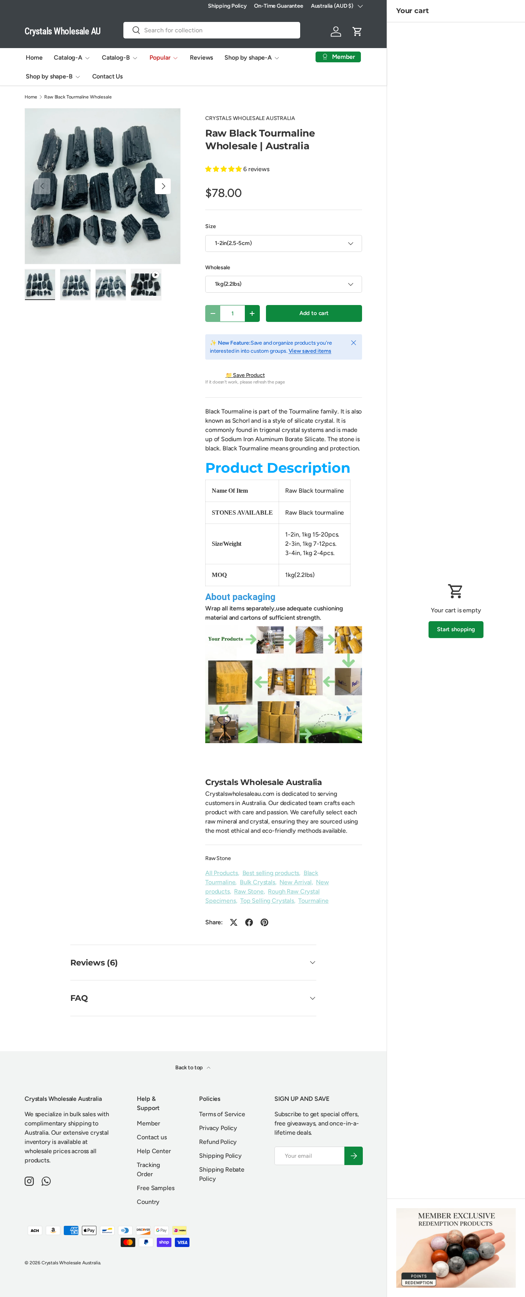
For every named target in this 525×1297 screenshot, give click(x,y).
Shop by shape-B (49, 76)
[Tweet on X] (233, 922)
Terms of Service (222, 1114)
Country (148, 1201)
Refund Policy (218, 1141)
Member (148, 1123)
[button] (357, 31)
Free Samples (155, 1188)
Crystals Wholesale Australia (71, 1262)
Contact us (151, 1137)
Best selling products (271, 873)
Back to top (189, 1067)
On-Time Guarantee (278, 5)
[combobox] (212, 30)
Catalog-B (116, 57)
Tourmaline (313, 900)
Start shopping (456, 629)
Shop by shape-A (248, 57)
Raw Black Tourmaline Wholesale (77, 97)
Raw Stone (218, 858)
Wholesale (217, 267)
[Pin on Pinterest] (264, 922)
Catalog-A (68, 57)
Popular (160, 57)
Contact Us (107, 76)
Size (210, 226)
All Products (221, 873)
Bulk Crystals (257, 882)
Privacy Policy (218, 1128)
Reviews (201, 57)
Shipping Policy (227, 5)
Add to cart (314, 313)
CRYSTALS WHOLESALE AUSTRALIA (250, 118)
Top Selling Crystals (267, 900)
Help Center (154, 1151)
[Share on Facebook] (249, 922)
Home (34, 57)
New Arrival (295, 882)
